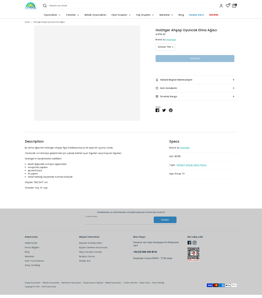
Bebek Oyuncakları (95, 14)
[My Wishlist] (228, 6)
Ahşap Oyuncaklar (32, 283)
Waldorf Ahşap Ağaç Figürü (192, 165)
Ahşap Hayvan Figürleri (93, 283)
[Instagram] (194, 242)
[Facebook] (189, 242)
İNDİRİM (213, 14)
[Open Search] (45, 5)
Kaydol (165, 219)
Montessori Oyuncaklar (71, 283)
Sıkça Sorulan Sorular (90, 251)
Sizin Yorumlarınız (34, 260)
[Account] (221, 6)
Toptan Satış (144, 283)
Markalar (165, 14)
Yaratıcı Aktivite (130, 283)
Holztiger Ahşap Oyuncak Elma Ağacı (49, 22)
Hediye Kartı (196, 14)
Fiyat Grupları (120, 14)
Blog (181, 14)
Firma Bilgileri (32, 247)
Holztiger (171, 39)
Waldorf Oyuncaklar (51, 283)
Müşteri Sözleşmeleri (90, 242)
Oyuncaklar (51, 14)
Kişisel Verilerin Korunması (93, 247)
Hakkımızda (31, 242)
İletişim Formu (87, 256)
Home (27, 22)
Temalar (71, 14)
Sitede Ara (85, 260)
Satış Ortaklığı (32, 265)
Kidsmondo (51, 287)
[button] (195, 67)
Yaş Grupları (143, 14)
